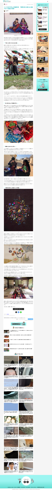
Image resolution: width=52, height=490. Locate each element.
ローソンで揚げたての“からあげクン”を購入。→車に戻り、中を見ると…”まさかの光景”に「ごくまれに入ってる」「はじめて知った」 (26, 377)
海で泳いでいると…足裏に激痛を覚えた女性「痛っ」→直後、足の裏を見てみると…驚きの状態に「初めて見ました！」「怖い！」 (26, 400)
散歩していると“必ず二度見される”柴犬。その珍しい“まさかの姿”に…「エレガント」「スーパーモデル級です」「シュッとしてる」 (26, 448)
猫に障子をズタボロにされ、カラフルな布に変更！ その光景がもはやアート (21, 344)
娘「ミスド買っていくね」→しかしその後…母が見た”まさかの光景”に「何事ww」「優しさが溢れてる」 (10, 412)
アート (14, 306)
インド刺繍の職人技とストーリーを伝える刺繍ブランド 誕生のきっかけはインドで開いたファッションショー (21, 331)
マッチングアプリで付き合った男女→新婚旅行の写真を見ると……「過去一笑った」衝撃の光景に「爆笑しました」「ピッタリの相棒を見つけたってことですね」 (11, 389)
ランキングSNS (23, 487)
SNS (45, 7)
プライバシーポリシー (34, 487)
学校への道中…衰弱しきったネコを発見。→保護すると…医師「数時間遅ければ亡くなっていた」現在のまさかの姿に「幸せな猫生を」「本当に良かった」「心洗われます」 (11, 436)
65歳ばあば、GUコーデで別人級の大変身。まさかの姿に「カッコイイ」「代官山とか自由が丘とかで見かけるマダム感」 (26, 388)
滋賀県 (9, 306)
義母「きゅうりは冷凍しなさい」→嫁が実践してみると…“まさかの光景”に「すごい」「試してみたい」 (26, 436)
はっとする (6, 306)
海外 (11, 306)
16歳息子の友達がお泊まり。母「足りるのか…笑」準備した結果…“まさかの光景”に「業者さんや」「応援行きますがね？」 (11, 460)
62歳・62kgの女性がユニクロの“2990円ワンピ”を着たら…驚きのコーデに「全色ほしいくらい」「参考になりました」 (26, 471)
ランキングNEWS (28, 487)
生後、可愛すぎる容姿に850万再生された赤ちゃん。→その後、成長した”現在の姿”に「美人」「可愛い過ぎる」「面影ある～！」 (11, 377)
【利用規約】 (18, 487)
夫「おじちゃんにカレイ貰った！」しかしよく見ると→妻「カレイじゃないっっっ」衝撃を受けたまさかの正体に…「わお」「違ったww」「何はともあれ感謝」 (11, 448)
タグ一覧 (15, 487)
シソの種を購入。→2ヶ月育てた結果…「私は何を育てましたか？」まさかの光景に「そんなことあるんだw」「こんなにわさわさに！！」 (26, 424)
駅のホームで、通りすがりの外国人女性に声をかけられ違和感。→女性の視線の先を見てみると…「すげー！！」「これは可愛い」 (11, 365)
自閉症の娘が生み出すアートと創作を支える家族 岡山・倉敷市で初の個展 (21, 348)
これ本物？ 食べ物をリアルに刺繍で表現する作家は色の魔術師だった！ (20, 339)
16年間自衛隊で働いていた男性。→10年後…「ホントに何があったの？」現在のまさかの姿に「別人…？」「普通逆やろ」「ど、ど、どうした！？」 (11, 471)
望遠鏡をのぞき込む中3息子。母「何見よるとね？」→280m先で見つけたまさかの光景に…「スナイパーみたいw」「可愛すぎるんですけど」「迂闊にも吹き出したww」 (26, 412)
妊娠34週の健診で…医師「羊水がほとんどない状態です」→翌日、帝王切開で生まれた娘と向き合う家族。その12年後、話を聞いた (26, 460)
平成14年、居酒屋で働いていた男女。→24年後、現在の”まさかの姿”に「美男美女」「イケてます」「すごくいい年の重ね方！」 (11, 424)
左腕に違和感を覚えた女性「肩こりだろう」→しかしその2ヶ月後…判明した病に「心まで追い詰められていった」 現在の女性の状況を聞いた (26, 365)
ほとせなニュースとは (10, 487)
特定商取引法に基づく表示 (40, 487)
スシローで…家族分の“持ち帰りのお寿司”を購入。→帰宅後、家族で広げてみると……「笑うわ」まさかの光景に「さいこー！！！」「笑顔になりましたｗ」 (11, 400)
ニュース (40, 7)
